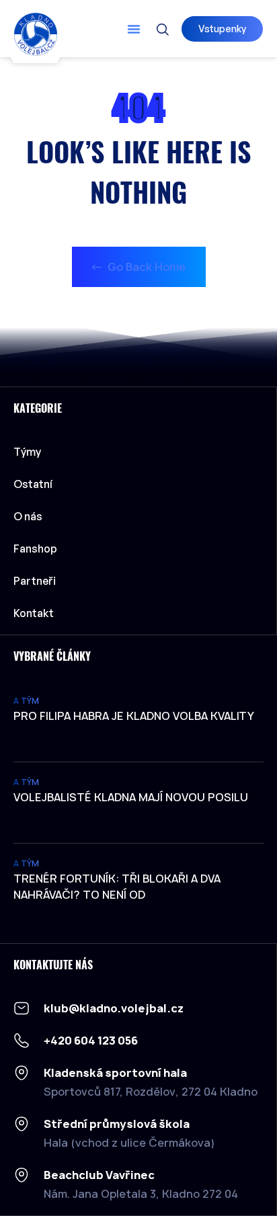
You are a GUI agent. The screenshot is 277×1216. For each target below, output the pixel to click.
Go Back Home (145, 266)
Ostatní (32, 484)
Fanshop (35, 548)
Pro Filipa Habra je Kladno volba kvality (133, 715)
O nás (27, 516)
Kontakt (33, 613)
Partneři (34, 580)
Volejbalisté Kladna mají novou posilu (130, 797)
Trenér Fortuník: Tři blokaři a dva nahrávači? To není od (117, 886)
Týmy (27, 451)
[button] (134, 29)
